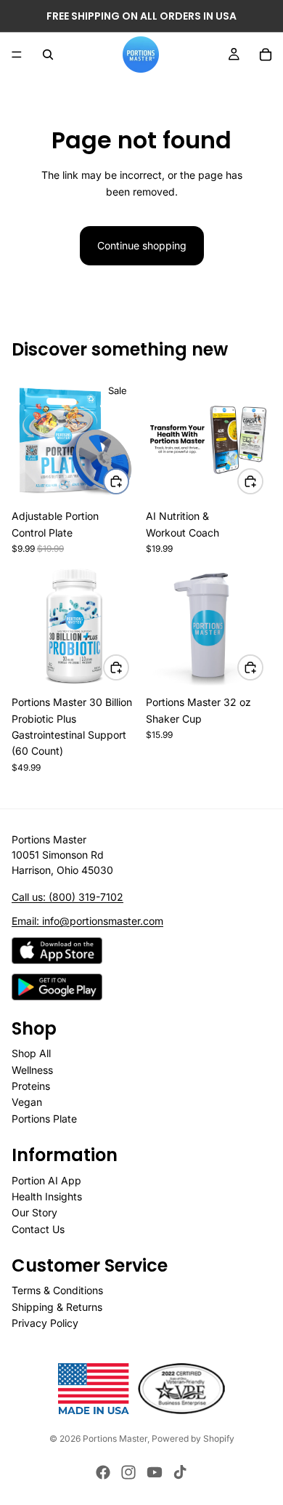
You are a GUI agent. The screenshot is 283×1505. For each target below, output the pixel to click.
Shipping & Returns (57, 1307)
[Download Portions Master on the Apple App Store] (57, 950)
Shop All (31, 1053)
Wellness (32, 1069)
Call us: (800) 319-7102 (67, 897)
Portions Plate (44, 1118)
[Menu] (16, 54)
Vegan (27, 1102)
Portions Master (115, 1438)
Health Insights (47, 1196)
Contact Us (38, 1229)
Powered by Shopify (193, 1438)
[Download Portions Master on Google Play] (57, 987)
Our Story (34, 1212)
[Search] (48, 55)
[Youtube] (154, 1472)
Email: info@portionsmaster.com (87, 921)
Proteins (31, 1086)
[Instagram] (128, 1472)
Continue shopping (141, 245)
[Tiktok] (180, 1472)
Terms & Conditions (57, 1290)
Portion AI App (46, 1179)
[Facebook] (103, 1472)
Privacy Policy (45, 1323)
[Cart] (266, 55)
